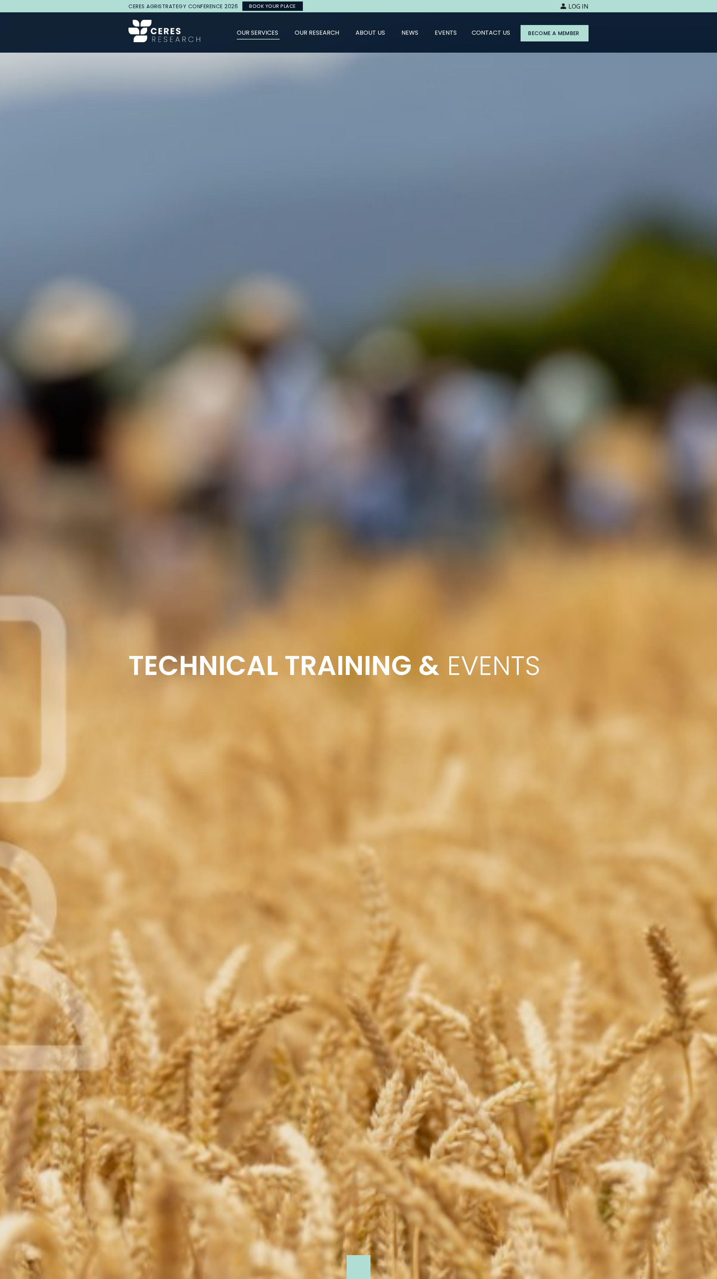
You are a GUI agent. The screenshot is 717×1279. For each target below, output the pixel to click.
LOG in (578, 6)
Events (446, 32)
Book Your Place (272, 6)
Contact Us (491, 32)
